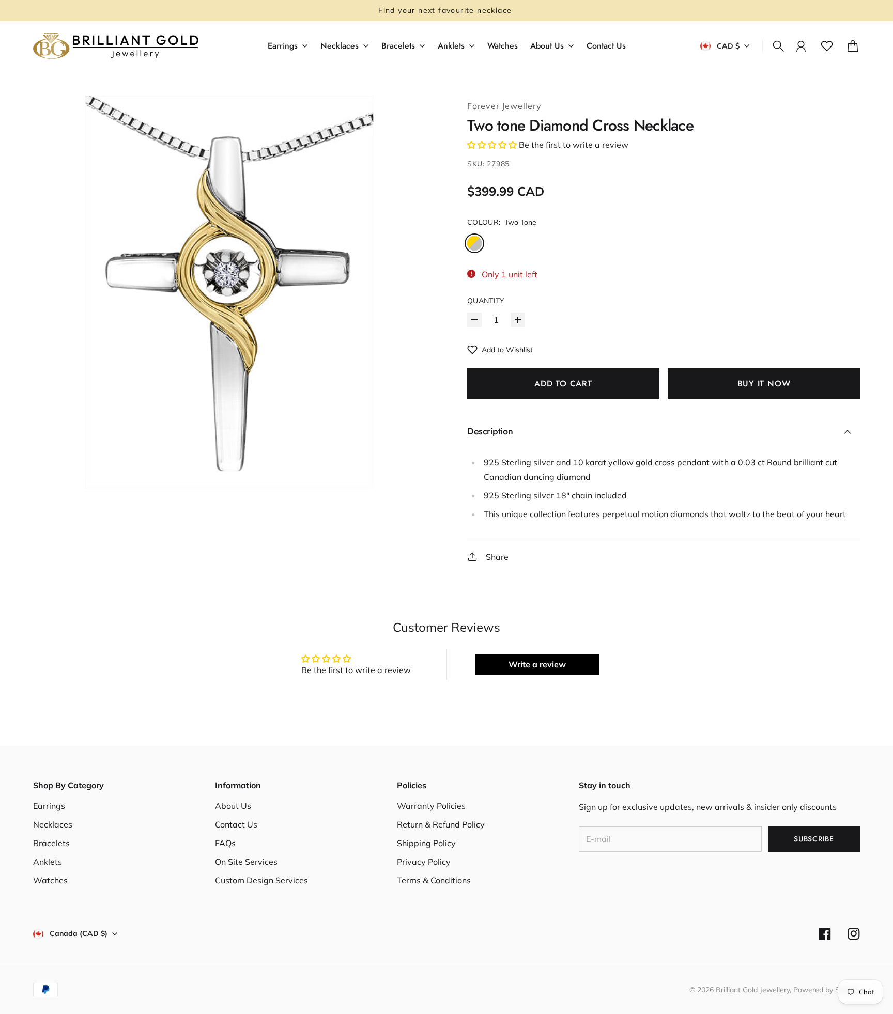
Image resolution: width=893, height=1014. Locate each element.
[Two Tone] (474, 243)
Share (497, 557)
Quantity (486, 300)
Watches (50, 880)
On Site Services (246, 861)
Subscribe (814, 839)
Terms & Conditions (434, 880)
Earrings (49, 806)
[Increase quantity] (518, 320)
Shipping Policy (426, 843)
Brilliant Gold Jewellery (753, 989)
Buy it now (764, 383)
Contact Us (236, 824)
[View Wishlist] (827, 46)
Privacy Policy (424, 861)
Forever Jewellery (504, 106)
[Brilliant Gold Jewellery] (115, 46)
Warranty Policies (431, 806)
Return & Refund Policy (441, 824)
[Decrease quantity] (474, 320)
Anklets (47, 861)
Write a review (537, 664)
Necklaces (52, 824)
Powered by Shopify (826, 989)
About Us (233, 806)
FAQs (225, 843)
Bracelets (51, 843)
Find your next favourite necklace (446, 10)
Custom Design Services (261, 880)
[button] (492, 144)
